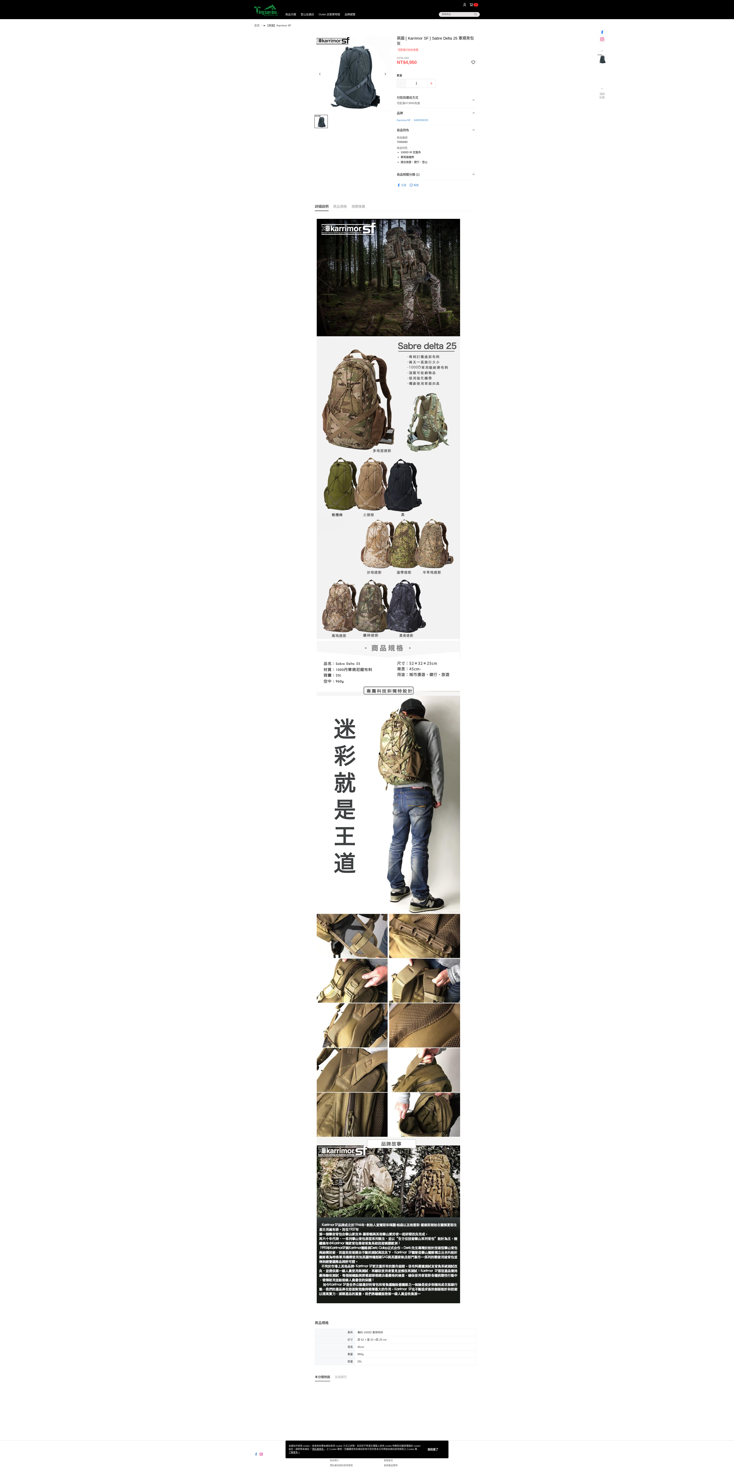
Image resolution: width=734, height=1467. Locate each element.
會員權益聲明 (391, 1465)
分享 (403, 185)
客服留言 (388, 1460)
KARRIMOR (421, 120)
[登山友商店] (266, 10)
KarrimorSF (404, 120)
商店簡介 (334, 1460)
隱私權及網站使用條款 (341, 1465)
